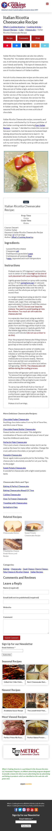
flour (30, 256)
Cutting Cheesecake (12, 494)
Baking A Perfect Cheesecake (16, 486)
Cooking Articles (34, 27)
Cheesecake (30, 29)
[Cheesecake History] (12, 526)
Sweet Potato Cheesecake (14, 468)
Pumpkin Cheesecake (12, 455)
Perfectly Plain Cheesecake (15, 442)
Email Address (8, 648)
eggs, (9, 258)
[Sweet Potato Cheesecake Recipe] (34, 526)
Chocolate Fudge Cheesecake (16, 419)
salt (17, 251)
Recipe (9, 38)
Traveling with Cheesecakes (15, 503)
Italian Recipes (36, 572)
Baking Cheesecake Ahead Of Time (18, 490)
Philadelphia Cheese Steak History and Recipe (11, 553)
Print (38, 38)
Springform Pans (10, 507)
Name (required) (11, 588)
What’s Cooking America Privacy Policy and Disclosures (25, 806)
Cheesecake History (11, 533)
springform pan (27, 283)
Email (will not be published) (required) (21, 597)
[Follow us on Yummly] (36, 809)
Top (49, 827)
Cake (21, 29)
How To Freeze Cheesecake (15, 498)
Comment (7, 617)
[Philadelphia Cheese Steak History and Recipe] (12, 544)
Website (7, 607)
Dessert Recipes (10, 29)
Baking (6, 569)
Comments (23, 38)
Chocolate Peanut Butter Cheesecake (19, 429)
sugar (30, 253)
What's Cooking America (14, 27)
